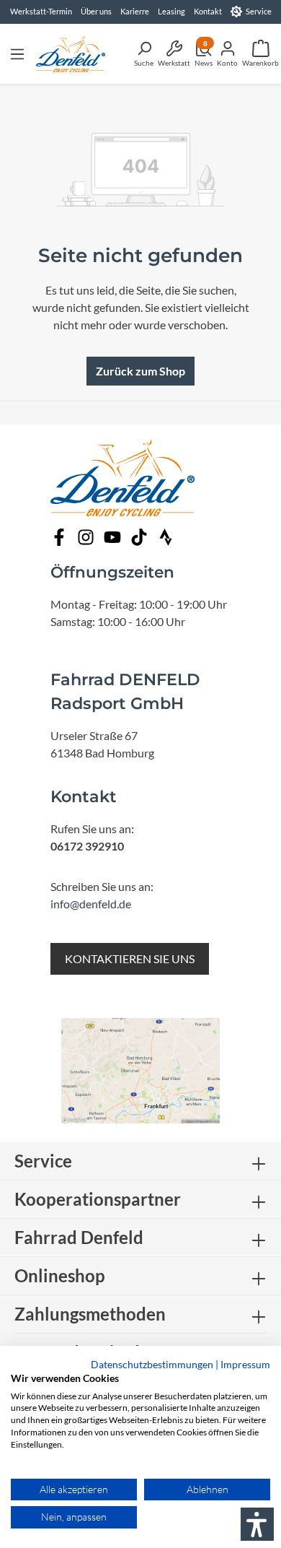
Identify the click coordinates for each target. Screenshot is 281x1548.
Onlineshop (59, 1275)
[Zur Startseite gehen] (70, 53)
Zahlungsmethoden (90, 1313)
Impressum (245, 1364)
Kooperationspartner (97, 1198)
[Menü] (17, 53)
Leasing (171, 11)
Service (259, 11)
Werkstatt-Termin (41, 11)
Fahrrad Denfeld (78, 1237)
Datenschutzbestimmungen (152, 1364)
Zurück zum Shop (140, 371)
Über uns (96, 11)
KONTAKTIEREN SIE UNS (130, 958)
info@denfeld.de (90, 903)
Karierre (134, 11)
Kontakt (208, 11)
